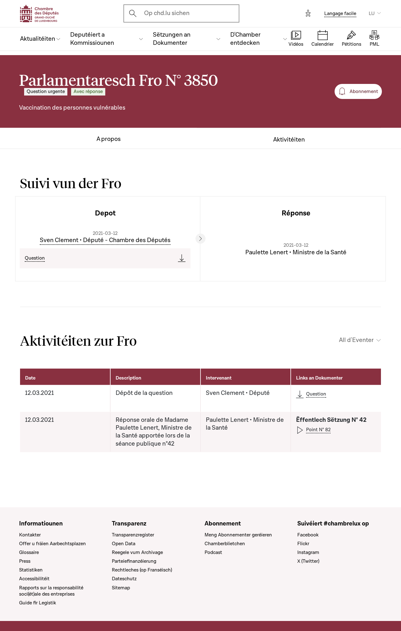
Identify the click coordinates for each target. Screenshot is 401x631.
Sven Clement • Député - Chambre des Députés (105, 240)
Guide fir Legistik (37, 603)
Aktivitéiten (289, 140)
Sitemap (121, 588)
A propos (108, 139)
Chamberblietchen (225, 543)
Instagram (308, 552)
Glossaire (29, 552)
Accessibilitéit (34, 579)
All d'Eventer (356, 340)
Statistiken (31, 570)
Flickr (303, 543)
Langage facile (340, 13)
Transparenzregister (133, 535)
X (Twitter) (308, 561)
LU (372, 13)
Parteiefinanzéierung (134, 561)
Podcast (213, 552)
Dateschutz (124, 579)
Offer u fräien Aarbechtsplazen (52, 543)
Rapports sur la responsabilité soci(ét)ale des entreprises (51, 591)
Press (24, 561)
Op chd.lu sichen (167, 13)
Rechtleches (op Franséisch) (142, 570)
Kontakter (30, 535)
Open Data (123, 543)
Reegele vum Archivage (137, 552)
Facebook (308, 535)
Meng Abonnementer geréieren (238, 535)
